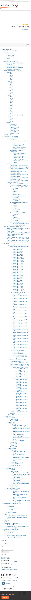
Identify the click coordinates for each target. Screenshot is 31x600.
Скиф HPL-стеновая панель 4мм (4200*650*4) (18, 232)
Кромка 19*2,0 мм (14, 127)
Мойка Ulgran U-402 (18, 283)
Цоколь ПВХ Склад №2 (9, 468)
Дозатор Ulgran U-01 (18, 352)
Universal (15, 188)
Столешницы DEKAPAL (13, 138)
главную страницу (12, 580)
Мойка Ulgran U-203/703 (19, 261)
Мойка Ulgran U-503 (18, 274)
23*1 (11, 110)
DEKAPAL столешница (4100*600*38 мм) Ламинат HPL (21, 157)
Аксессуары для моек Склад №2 (18, 359)
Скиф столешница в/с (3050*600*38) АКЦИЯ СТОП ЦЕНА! (19, 175)
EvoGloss (11, 569)
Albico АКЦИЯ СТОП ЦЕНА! (11, 531)
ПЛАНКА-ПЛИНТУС (12, 512)
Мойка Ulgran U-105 (18, 254)
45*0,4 (11, 106)
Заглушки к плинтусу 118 (19, 453)
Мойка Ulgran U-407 (18, 271)
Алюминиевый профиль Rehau (11, 523)
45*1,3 (11, 109)
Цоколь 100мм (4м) (15, 502)
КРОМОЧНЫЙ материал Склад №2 (12, 70)
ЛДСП (5, 52)
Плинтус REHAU (11, 448)
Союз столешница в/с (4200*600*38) (19, 213)
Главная (3, 49)
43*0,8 (11, 116)
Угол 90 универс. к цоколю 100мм (21, 500)
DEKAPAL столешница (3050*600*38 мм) (18, 144)
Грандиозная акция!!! (6, 564)
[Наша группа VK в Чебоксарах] (6, 583)
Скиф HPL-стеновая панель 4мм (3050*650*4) (18, 228)
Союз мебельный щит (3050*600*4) (19, 187)
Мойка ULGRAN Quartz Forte (20, 378)
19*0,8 (11, 84)
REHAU (9, 95)
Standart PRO (16, 194)
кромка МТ (9, 72)
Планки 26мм (10, 505)
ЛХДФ (5, 514)
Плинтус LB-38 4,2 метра (16, 447)
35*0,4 (11, 87)
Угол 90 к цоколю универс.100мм (21, 482)
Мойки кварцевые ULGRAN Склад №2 (19, 365)
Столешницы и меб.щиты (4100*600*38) (16, 150)
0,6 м (11, 509)
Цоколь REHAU (11, 469)
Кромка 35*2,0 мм (14, 132)
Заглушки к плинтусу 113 (19, 451)
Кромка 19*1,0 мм (14, 133)
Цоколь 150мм (13, 486)
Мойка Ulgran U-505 (18, 275)
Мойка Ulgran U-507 (18, 281)
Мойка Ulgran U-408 (18, 286)
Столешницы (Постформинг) (11, 136)
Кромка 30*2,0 (13, 124)
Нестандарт (13, 139)
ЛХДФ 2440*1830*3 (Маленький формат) (17, 515)
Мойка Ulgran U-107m (18, 289)
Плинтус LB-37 (13, 442)
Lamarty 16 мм (10, 55)
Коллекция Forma (5, 558)
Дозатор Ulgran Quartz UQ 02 (20, 355)
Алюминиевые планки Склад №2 (12, 503)
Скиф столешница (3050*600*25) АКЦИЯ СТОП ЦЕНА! (18, 172)
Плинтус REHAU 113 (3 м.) (16, 462)
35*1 (11, 80)
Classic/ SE (16, 197)
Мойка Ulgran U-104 (18, 252)
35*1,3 (11, 107)
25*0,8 (11, 118)
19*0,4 (11, 73)
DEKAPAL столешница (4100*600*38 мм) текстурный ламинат (20, 161)
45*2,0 (11, 92)
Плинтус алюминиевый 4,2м (17, 466)
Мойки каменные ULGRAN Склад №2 (19, 246)
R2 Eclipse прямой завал (19, 225)
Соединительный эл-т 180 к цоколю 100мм (20, 476)
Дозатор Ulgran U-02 (18, 353)
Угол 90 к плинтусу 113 (18, 454)
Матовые (9, 534)
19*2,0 (11, 75)
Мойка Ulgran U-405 (18, 268)
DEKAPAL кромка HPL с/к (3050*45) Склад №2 (19, 147)
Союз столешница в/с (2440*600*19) (19, 222)
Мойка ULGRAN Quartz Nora (20, 367)
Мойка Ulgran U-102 (18, 251)
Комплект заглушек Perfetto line (21, 457)
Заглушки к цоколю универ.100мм (21, 473)
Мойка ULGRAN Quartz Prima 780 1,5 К (21, 403)
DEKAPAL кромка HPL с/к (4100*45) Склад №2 (19, 153)
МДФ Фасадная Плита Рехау (11, 50)
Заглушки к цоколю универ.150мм (21, 474)
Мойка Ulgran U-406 (18, 269)
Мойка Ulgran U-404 (18, 284)
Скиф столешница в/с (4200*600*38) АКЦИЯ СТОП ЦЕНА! (19, 178)
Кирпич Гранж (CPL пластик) (14, 537)
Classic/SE (15, 190)
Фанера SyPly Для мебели (13, 69)
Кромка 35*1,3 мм (14, 130)
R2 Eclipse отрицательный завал (21, 223)
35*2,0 (11, 76)
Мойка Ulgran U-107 (18, 257)
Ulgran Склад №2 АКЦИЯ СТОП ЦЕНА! (16, 245)
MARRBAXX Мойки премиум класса (16, 414)
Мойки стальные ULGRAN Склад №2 (19, 362)
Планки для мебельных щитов (14, 508)
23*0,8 (11, 121)
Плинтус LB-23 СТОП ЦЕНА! (17, 440)
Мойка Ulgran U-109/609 (19, 258)
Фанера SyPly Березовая (13, 66)
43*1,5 (11, 102)
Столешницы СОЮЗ (12, 182)
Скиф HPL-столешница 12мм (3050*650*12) (18, 237)
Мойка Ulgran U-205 (18, 263)
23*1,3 (11, 99)
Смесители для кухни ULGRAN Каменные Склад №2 (17, 293)
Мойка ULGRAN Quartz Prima (20, 391)
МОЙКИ (6, 243)
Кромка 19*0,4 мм (14, 125)
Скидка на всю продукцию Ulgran (9, 561)
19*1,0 (11, 78)
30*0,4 (11, 93)
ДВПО (5, 521)
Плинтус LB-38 (13, 445)
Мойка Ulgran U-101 (18, 249)
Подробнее (12, 594)
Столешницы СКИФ (12, 164)
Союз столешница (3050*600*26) (18, 196)
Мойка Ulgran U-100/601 (19, 248)
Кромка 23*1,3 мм (14, 128)
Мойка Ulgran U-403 (18, 266)
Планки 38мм (10, 506)
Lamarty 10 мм (10, 54)
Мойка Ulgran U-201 (18, 278)
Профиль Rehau (11, 525)
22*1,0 (11, 104)
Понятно (5, 597)
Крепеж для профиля (12, 528)
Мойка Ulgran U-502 (18, 272)
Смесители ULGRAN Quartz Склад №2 (19, 364)
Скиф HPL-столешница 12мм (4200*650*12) (18, 240)
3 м (11, 511)
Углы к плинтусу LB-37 (18, 436)
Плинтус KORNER (11, 422)
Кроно (8, 58)
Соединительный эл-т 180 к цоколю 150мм (20, 479)
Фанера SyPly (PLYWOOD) (10, 61)
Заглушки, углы (14, 419)
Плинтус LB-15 (13, 443)
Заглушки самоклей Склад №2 (11, 529)
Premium (15, 191)
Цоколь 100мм (13, 485)
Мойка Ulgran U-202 (18, 260)
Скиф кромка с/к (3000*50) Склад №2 (19, 167)
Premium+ (15, 193)
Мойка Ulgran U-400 (18, 265)
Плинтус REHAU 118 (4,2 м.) (17, 463)
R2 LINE (15, 208)
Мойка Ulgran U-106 (18, 255)
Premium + (15, 206)
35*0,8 (11, 89)
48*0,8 (11, 119)
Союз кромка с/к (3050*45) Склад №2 (19, 185)
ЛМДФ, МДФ (7, 520)
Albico (2, 569)
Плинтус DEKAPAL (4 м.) (16, 421)
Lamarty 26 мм (10, 57)
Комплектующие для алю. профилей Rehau (18, 526)
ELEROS (6, 569)
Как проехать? (25, 29)
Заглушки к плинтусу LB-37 (19, 427)
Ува (8, 60)
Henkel (15, 569)
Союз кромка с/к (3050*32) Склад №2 (19, 184)
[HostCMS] (9, 5)
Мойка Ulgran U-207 (18, 280)
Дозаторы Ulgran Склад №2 (17, 350)
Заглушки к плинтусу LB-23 (19, 425)
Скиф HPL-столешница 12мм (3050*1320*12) (18, 239)
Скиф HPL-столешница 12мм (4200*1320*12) (18, 242)
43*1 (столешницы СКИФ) (16, 115)
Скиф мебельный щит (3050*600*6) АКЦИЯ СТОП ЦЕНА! (19, 169)
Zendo (8, 122)
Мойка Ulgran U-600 (18, 291)
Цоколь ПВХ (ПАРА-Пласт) (13, 488)
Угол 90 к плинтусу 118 (18, 456)
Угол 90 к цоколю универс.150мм (21, 483)
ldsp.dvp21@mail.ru (10, 590)
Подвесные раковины (15, 361)
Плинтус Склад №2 (8, 416)
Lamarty (9, 81)
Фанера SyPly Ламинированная (15, 67)
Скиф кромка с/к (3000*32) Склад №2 (19, 165)
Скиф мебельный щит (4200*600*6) (19, 180)
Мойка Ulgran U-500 (18, 287)
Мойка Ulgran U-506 (18, 277)
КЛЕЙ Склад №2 (8, 135)
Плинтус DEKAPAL (11, 417)
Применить (5, 552)
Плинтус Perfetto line (15, 465)
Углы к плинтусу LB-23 (18, 434)
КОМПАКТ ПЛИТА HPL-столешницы (13, 226)
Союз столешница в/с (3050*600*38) (19, 202)
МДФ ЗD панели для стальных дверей (16, 535)
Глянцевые (10, 532)
